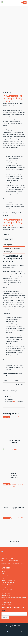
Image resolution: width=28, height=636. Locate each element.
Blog (2, 574)
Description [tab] (8, 245)
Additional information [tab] (12, 248)
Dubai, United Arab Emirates (15, 563)
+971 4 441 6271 (10, 558)
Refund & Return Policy (8, 582)
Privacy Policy (5, 587)
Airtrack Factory (6, 593)
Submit (5, 617)
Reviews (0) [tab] (8, 252)
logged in (15, 402)
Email (3, 611)
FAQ (2, 578)
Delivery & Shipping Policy (9, 580)
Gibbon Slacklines (6, 604)
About (3, 571)
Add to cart (7, 239)
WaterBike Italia (6, 602)
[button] (16, 3)
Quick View (14, 437)
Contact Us (4, 576)
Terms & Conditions (7, 585)
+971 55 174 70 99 (13, 561)
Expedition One (5, 595)
